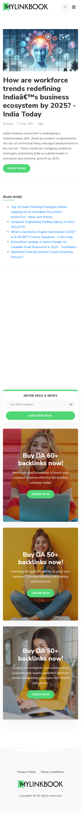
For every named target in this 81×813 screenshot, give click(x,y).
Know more (16, 168)
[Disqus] (40, 330)
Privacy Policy (26, 772)
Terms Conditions (52, 772)
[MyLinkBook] (25, 7)
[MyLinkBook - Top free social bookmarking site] (40, 784)
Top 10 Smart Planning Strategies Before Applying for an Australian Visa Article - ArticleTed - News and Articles (39, 212)
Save (40, 123)
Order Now (40, 494)
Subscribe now (40, 415)
